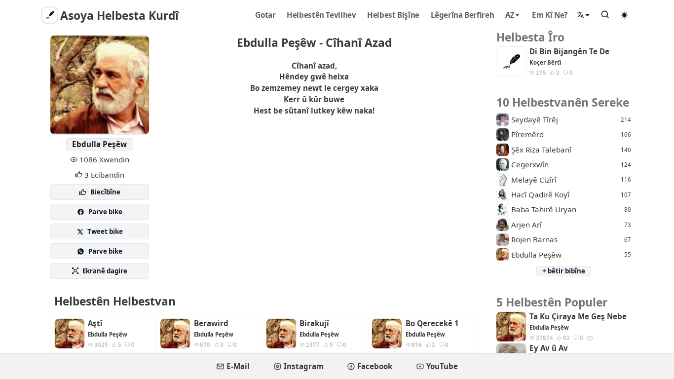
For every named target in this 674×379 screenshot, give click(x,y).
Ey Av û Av (548, 348)
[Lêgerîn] (605, 14)
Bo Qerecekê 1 (432, 323)
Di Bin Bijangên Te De (569, 51)
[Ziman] (584, 15)
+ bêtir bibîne (563, 270)
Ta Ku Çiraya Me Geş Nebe (578, 316)
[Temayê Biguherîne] (624, 14)
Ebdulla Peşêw (99, 144)
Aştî (95, 323)
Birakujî (314, 323)
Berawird (211, 323)
